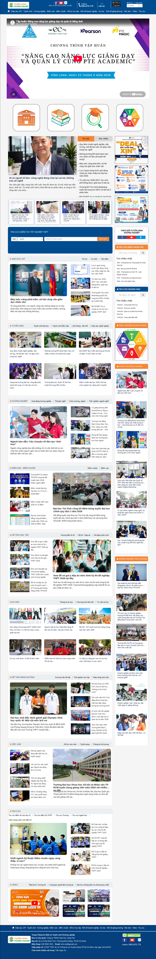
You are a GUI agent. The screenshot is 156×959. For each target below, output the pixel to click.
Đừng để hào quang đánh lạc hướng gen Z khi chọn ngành (100, 437)
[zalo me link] (65, 4)
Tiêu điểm (105, 259)
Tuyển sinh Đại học (41, 326)
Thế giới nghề (60, 401)
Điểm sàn (105, 468)
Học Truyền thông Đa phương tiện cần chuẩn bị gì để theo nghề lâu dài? (131, 542)
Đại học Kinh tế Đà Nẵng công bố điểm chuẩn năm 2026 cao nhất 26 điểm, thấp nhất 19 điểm (39, 519)
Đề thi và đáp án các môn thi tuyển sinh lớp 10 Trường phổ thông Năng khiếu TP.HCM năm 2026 (39, 586)
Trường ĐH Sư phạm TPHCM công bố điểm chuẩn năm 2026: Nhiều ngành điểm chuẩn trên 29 (40, 479)
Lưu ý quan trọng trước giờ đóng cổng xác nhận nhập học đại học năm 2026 (93, 173)
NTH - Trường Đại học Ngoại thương (129, 278)
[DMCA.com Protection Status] (131, 936)
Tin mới (86, 138)
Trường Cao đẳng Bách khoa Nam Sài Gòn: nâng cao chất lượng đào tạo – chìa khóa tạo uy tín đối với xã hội (100, 425)
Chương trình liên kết (85, 602)
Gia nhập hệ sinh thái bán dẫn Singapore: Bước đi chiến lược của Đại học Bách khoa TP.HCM (131, 585)
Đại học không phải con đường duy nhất (93, 885)
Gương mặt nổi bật (62, 677)
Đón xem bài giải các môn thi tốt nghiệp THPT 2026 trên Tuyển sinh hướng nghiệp (40, 573)
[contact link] (102, 6)
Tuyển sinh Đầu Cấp (61, 326)
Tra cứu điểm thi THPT (43, 815)
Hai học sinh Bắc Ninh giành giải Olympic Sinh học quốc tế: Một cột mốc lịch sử (36, 719)
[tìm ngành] (60, 117)
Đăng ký (130, 3)
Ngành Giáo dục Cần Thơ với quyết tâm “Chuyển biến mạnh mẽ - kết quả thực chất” (21, 218)
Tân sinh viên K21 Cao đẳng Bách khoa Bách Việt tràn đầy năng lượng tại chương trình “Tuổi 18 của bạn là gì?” (101, 701)
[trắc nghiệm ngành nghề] (129, 117)
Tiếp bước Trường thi (37, 885)
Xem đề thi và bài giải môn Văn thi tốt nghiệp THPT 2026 (39, 558)
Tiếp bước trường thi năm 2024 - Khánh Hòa (74, 913)
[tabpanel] (95, 169)
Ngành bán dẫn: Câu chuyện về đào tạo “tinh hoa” (35, 443)
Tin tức (85, 259)
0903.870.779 (135, 944)
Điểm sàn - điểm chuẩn (56, 11)
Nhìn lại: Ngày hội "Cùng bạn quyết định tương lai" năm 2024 (98, 898)
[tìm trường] (26, 117)
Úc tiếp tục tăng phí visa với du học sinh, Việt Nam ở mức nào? (93, 659)
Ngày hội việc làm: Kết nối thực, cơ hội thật (131, 734)
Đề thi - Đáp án (84, 535)
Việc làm (127, 11)
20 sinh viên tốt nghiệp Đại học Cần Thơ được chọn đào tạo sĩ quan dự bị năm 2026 (100, 715)
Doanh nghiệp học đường (133, 559)
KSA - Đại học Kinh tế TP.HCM (127, 269)
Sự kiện (94, 259)
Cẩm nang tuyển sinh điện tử (20, 820)
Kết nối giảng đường (114, 11)
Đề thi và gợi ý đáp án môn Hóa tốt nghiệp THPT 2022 (100, 868)
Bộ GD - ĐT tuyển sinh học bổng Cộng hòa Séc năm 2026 (94, 628)
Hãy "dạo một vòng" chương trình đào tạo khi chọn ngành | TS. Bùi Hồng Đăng (73, 898)
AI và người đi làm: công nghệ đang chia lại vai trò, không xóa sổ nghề (41, 179)
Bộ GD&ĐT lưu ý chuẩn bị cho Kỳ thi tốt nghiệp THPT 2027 (100, 309)
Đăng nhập (139, 3)
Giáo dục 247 (16, 11)
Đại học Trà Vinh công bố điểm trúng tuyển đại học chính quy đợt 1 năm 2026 (81, 510)
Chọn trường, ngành (77, 401)
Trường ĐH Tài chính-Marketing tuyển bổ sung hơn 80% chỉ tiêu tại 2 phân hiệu (95, 189)
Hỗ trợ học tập (73, 11)
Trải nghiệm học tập (81, 677)
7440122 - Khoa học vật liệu (126, 308)
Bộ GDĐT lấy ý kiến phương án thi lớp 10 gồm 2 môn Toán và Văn (94, 352)
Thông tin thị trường (101, 744)
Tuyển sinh (28, 11)
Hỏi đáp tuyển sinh (101, 535)
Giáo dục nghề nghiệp (100, 326)
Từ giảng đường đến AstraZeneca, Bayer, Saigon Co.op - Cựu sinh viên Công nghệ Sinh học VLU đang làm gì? (100, 412)
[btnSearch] (140, 5)
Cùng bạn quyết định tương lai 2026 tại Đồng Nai (34, 913)
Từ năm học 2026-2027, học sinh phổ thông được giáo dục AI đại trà (100, 283)
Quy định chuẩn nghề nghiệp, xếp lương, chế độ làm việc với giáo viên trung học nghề (95, 147)
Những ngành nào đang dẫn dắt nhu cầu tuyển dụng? (39, 753)
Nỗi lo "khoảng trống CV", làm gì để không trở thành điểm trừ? (39, 794)
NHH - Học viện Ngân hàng (126, 281)
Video (135, 11)
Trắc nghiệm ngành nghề (99, 401)
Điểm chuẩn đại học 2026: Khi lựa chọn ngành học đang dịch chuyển (71, 218)
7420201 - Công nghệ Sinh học (127, 305)
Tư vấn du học (103, 602)
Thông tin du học (66, 602)
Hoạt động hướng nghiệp (41, 401)
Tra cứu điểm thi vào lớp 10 (19, 815)
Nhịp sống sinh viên (101, 677)
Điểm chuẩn (92, 468)
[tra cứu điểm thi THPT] (95, 117)
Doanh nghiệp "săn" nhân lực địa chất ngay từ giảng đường (130, 704)
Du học (101, 11)
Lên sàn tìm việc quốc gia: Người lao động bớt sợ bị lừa (39, 767)
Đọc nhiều (103, 138)
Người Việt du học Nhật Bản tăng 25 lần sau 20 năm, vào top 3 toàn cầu (59, 628)
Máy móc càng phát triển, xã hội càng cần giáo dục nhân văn (36, 300)
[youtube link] (61, 4)
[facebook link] (56, 4)
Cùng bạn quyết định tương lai (61, 885)
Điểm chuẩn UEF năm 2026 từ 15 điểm (40, 503)
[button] (10, 211)
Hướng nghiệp (39, 11)
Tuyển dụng (84, 744)
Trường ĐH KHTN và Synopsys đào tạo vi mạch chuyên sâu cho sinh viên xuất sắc (130, 645)
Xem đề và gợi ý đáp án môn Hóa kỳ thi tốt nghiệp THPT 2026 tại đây (39, 546)
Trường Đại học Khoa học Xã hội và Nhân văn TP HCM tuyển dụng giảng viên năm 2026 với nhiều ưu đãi (80, 786)
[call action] (85, 6)
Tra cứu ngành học (79, 815)
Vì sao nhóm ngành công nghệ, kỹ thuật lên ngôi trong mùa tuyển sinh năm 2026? (131, 512)
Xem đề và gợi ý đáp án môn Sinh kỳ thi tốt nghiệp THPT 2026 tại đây (81, 577)
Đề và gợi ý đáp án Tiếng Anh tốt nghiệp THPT (99, 854)
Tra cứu (142, 11)
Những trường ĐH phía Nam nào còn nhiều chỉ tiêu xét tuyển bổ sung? (93, 156)
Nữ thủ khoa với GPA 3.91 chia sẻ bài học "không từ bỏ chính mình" (100, 688)
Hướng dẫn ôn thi (68, 535)
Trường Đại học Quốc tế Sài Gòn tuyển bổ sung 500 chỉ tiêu (58, 383)
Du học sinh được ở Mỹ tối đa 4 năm (24, 658)
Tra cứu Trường (62, 815)
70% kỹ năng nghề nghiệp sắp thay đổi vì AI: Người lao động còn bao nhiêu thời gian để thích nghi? (39, 782)
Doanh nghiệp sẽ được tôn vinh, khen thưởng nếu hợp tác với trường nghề (130, 675)
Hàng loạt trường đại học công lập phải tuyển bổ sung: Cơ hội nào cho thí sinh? (25, 385)
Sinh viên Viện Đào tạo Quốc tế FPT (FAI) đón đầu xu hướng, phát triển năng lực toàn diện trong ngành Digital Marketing (101, 452)
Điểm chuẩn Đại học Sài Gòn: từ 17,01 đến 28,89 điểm (39, 491)
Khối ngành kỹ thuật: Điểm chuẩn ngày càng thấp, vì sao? (35, 859)
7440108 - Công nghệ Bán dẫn (127, 317)
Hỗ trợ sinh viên (70, 744)
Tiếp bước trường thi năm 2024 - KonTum (99, 913)
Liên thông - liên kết (80, 326)
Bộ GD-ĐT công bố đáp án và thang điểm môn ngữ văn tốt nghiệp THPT (100, 842)
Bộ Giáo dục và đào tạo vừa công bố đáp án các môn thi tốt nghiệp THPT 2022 (100, 828)
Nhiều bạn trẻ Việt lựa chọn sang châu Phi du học (60, 659)
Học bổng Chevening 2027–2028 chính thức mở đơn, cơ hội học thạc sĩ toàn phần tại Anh (25, 630)
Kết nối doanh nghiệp (88, 11)
